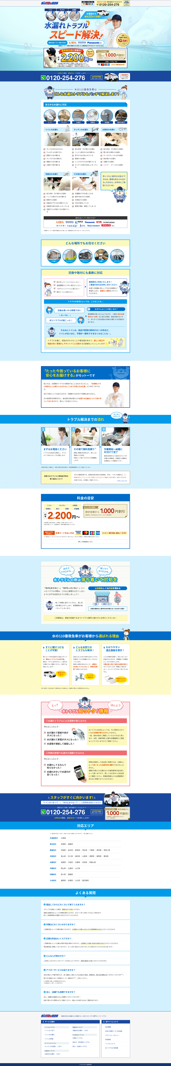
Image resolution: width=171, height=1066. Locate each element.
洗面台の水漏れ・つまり (80, 1030)
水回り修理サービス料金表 (113, 1031)
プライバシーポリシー (112, 1035)
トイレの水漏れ (50, 1034)
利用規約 (108, 1039)
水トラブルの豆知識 (111, 1048)
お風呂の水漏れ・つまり (52, 1054)
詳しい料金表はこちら (85, 542)
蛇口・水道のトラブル (80, 1046)
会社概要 (108, 1027)
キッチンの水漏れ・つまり (53, 1046)
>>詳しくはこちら (122, 480)
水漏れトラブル (78, 1038)
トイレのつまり (50, 1030)
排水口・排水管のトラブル (81, 1042)
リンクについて (110, 1044)
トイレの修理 (49, 1039)
